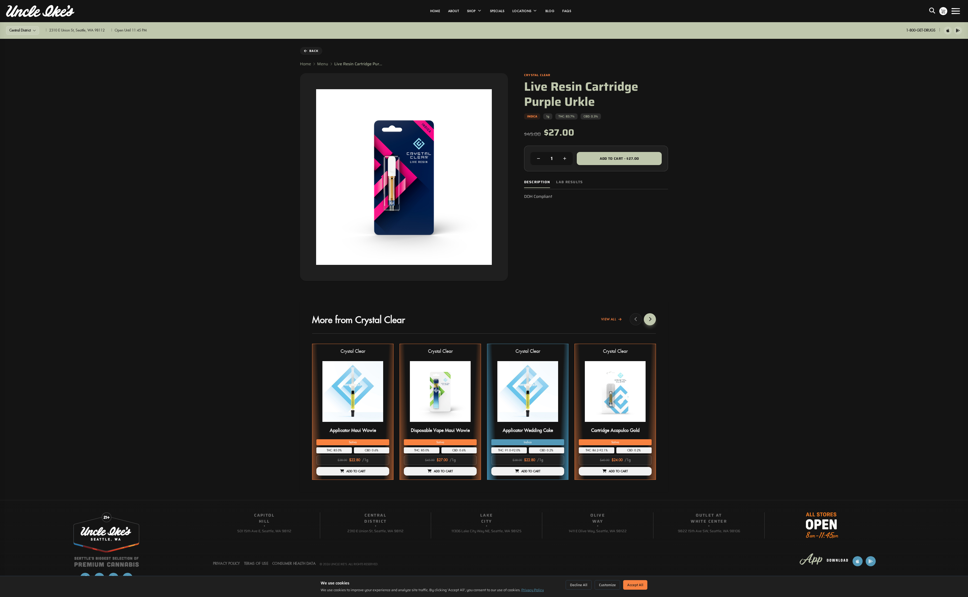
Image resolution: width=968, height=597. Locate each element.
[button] (353, 412)
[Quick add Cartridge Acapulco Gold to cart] (644, 424)
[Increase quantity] (565, 158)
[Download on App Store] (948, 30)
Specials (497, 11)
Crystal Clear (353, 351)
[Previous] (636, 319)
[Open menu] (955, 11)
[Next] (650, 319)
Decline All (578, 585)
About (453, 11)
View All (608, 319)
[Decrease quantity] (538, 158)
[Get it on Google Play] (958, 30)
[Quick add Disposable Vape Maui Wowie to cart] (469, 424)
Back (313, 50)
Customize (607, 585)
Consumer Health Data (294, 564)
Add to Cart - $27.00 (619, 158)
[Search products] (932, 11)
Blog (550, 11)
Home (435, 11)
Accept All (635, 585)
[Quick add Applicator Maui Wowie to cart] (381, 424)
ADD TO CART (356, 471)
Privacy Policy (532, 590)
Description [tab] (537, 182)
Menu (322, 64)
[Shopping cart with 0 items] (943, 11)
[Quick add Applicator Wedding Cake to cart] (556, 424)
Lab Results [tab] (569, 182)
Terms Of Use (256, 564)
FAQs (566, 11)
